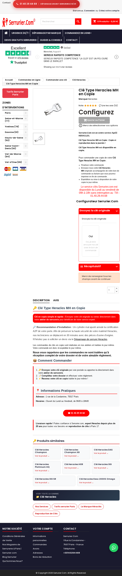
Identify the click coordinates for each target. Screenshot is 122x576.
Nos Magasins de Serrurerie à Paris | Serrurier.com (11, 548)
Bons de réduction (42, 556)
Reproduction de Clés (46, 513)
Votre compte (43, 529)
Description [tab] (41, 300)
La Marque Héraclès (91, 506)
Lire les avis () (110, 105)
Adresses (38, 552)
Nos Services (41, 506)
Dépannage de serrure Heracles (90, 339)
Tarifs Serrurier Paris (15, 93)
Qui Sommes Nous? (12, 561)
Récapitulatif (99, 266)
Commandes (40, 544)
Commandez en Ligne (77, 33)
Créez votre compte (109, 10)
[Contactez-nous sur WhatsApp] (113, 547)
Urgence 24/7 (20, 33)
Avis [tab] (56, 300)
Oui (91, 236)
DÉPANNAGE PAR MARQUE (46, 33)
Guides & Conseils (51, 40)
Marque (83, 99)
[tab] (99, 211)
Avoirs (36, 548)
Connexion (89, 10)
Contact (6, 2)
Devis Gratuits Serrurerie (20, 40)
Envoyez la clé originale (99, 210)
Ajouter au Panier (96, 120)
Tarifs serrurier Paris (64, 506)
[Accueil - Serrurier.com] (6, 33)
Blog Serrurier (9, 556)
